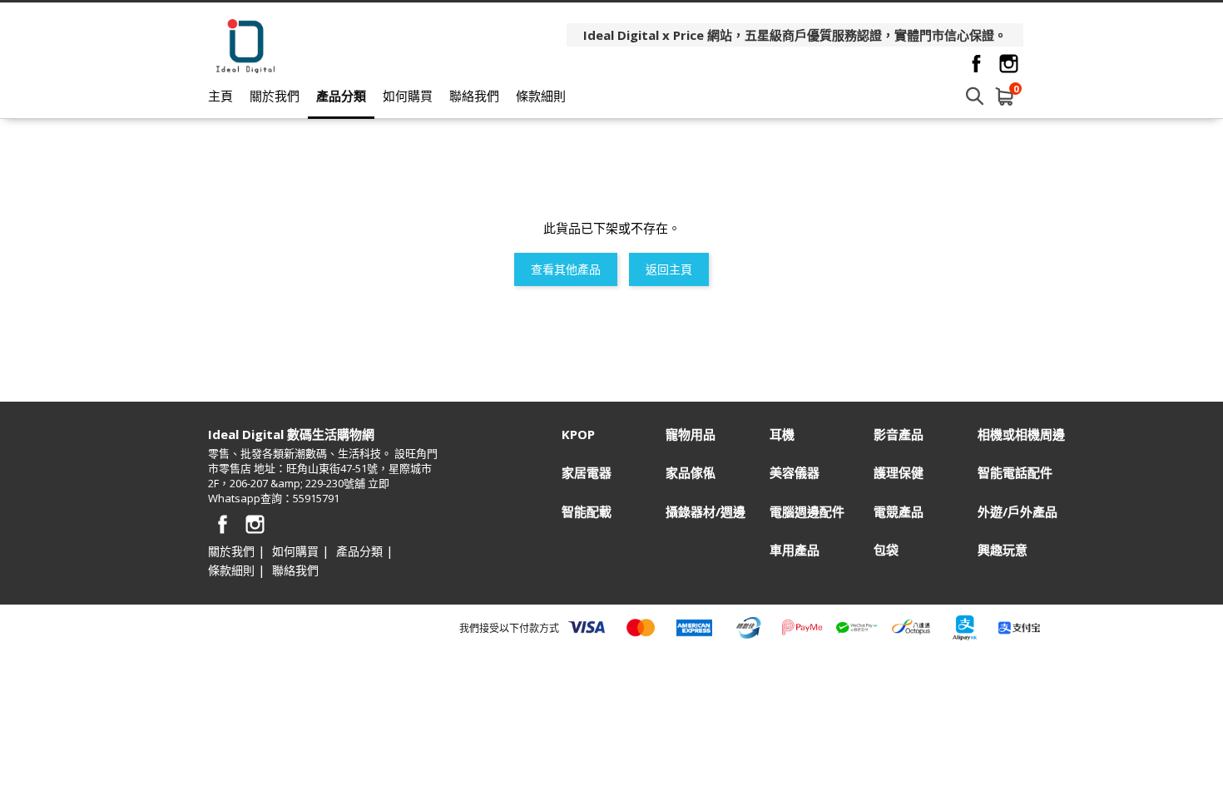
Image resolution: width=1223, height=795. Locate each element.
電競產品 (898, 512)
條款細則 (541, 95)
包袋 (886, 550)
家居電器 (587, 473)
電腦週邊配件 (807, 512)
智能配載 (587, 512)
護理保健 (898, 473)
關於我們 (275, 95)
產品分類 (341, 95)
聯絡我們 (474, 95)
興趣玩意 (1002, 550)
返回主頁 (669, 269)
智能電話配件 (1015, 473)
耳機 (782, 434)
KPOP (578, 434)
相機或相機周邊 (1021, 434)
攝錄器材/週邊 (705, 512)
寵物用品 (690, 434)
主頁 (220, 95)
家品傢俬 (690, 473)
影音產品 (898, 434)
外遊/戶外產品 (1017, 512)
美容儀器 (794, 473)
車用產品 (794, 550)
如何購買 (408, 95)
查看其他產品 (566, 269)
